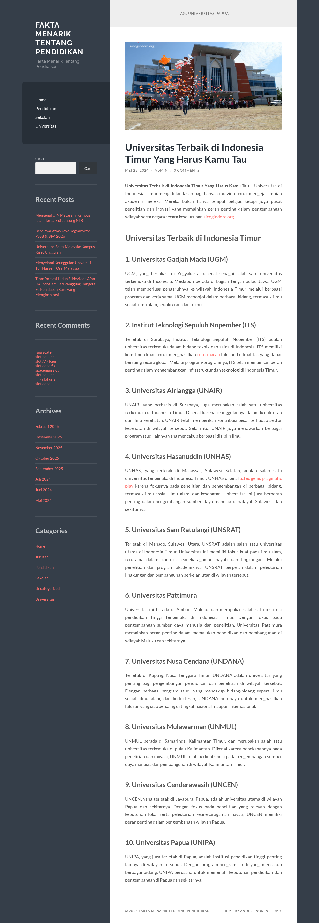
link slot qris (45, 379)
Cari (39, 159)
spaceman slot (47, 370)
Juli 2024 (43, 479)
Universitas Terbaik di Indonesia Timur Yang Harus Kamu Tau (194, 153)
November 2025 (48, 447)
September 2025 (49, 468)
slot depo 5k (45, 365)
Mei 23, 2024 (137, 170)
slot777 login (46, 361)
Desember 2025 (48, 437)
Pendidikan (45, 108)
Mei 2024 (43, 500)
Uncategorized (47, 588)
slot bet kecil (45, 356)
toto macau (208, 354)
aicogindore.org (218, 216)
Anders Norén (254, 911)
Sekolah (42, 117)
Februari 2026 (47, 426)
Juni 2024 (43, 489)
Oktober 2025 (47, 458)
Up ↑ (277, 911)
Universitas (45, 126)
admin (161, 170)
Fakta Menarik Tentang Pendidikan (59, 38)
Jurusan (41, 557)
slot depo (42, 383)
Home (41, 99)
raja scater (44, 352)
